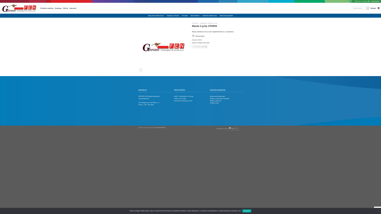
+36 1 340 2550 (149, 105)
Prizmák (185, 15)
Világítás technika (173, 15)
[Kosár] (379, 8)
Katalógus (58, 8)
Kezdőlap (195, 23)
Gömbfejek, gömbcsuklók (208, 23)
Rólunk (65, 8)
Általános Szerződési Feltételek (219, 98)
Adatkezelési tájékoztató (217, 96)
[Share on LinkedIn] (206, 46)
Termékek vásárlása (46, 8)
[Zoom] (140, 70)
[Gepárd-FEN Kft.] (19, 8)
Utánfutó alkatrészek (209, 15)
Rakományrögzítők (226, 15)
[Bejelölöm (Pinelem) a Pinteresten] (203, 46)
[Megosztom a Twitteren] (196, 46)
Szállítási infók (214, 103)
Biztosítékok (195, 15)
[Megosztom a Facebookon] (193, 46)
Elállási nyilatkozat (215, 101)
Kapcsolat (72, 8)
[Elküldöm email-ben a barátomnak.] (199, 46)
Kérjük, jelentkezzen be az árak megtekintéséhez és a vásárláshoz (213, 31)
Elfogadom (246, 211)
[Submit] (367, 8)
